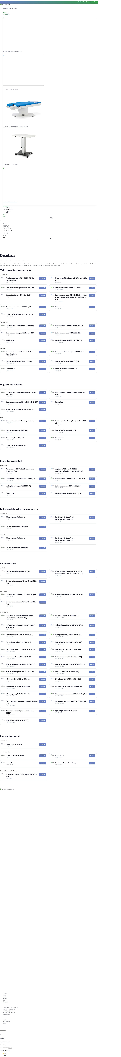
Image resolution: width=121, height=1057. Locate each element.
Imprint (4, 1019)
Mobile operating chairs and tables (10, 1007)
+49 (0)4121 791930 (82, 1)
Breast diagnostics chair (8, 1010)
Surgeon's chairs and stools (9, 1009)
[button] (48, 297)
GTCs (4, 1023)
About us (5, 993)
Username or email (4, 1042)
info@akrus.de (92, 1)
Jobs (4, 1000)
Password (2, 1044)
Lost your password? (4, 1050)
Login (10, 1047)
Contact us (5, 1001)
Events (4, 995)
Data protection (6, 1021)
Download (43, 278)
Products (5, 996)
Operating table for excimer (9, 1012)
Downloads (5, 998)
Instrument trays (6, 1014)
